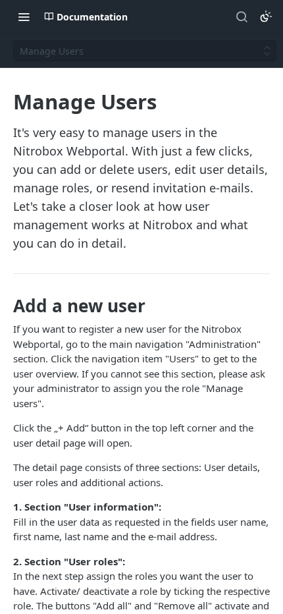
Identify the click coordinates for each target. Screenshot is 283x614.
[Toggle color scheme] (265, 16)
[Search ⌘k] (241, 16)
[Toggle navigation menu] (23, 16)
